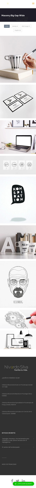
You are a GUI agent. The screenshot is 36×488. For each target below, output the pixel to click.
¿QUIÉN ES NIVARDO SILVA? (11, 378)
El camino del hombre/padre (11, 447)
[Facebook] (12, 482)
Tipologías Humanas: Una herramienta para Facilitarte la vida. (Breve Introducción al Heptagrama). (15, 440)
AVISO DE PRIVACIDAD (9, 464)
